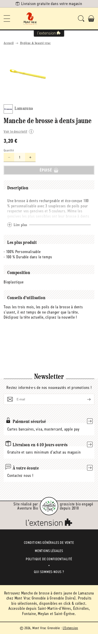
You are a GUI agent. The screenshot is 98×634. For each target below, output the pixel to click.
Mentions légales (49, 550)
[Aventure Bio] (49, 506)
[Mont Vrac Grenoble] (30, 18)
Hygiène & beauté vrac (35, 43)
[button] (7, 18)
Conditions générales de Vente (49, 542)
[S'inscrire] (85, 399)
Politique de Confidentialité (49, 559)
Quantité (9, 150)
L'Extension (70, 628)
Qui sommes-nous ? (49, 571)
